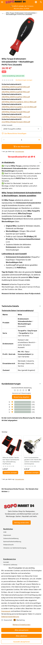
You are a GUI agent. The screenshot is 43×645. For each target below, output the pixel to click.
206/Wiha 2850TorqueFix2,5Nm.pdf (16, 97)
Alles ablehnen (21, 636)
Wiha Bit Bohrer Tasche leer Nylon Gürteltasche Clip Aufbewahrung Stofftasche (11, 460)
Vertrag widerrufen (21, 522)
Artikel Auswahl (7, 125)
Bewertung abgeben (21, 397)
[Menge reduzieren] (4, 139)
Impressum (5, 611)
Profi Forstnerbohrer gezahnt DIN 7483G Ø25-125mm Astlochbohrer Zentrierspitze (33, 460)
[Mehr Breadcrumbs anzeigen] (3, 14)
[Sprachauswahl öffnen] (36, 2)
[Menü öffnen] (2, 2)
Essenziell (8, 620)
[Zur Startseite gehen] (15, 2)
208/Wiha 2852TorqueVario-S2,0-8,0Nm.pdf (19, 107)
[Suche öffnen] (41, 2)
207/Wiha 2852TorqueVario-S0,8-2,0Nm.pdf (19, 102)
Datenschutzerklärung (10, 616)
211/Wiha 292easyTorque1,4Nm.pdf (16, 122)
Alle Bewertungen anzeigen (24, 80)
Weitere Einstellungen (21, 624)
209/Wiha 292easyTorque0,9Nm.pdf (16, 112)
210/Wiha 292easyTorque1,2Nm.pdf (16, 117)
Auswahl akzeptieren (21, 642)
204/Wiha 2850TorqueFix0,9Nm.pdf (16, 92)
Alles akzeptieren (21, 630)
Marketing (20, 620)
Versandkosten (19, 151)
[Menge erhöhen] (39, 139)
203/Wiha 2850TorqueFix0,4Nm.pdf (16, 87)
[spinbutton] (21, 139)
